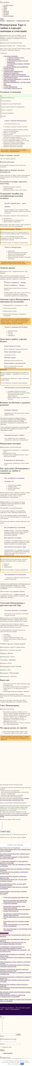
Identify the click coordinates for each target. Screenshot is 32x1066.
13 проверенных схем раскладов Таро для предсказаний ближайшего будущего (12, 947)
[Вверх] (0, 1016)
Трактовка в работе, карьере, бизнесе (14, 74)
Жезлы (5, 1022)
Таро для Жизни (4, 2)
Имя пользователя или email (8, 1039)
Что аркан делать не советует (12, 88)
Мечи (5, 1025)
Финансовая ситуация (10, 77)
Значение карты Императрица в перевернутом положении (13, 72)
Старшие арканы (8, 1020)
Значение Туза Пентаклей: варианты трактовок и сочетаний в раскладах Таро (14, 970)
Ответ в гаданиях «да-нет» (15, 57)
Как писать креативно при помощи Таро (15, 900)
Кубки (5, 1023)
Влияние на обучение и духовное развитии (16, 76)
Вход (2, 19)
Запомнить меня (7, 1047)
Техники (5, 1030)
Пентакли (6, 1027)
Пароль (2, 1044)
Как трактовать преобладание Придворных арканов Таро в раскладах (16, 914)
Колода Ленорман (8, 1031)
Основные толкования (10, 56)
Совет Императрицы (10, 87)
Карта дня (7, 85)
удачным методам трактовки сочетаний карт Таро (14, 799)
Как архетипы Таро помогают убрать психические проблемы (14, 907)
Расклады (6, 1028)
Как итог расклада (13, 59)
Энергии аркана (8, 70)
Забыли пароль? (8, 1053)
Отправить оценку (5, 831)
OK (22, 1064)
